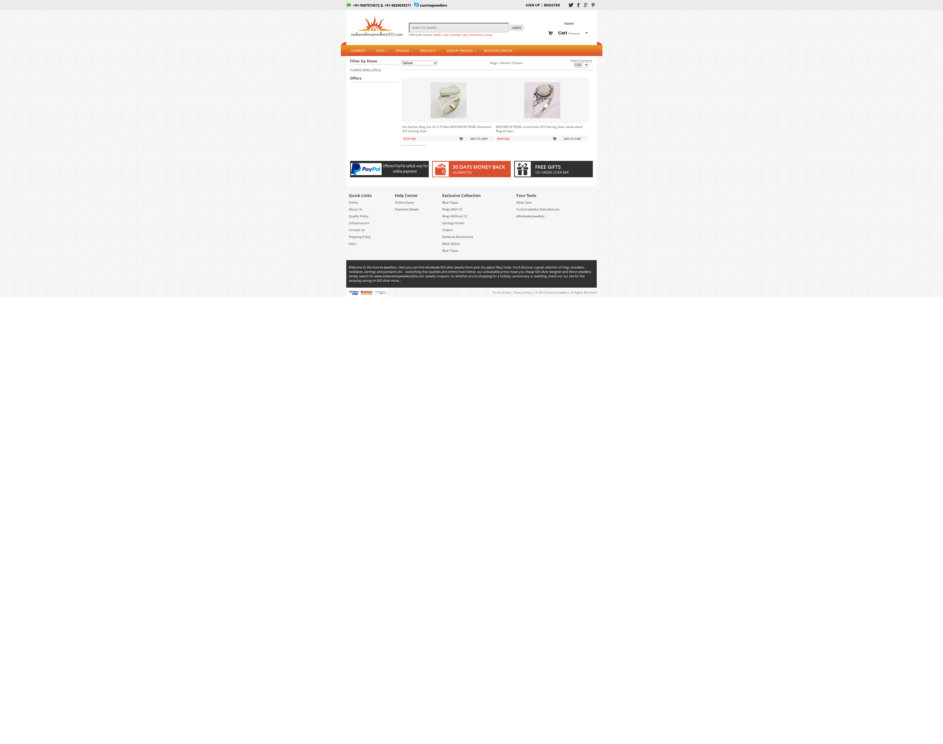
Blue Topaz (450, 202)
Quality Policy (359, 216)
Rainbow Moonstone (457, 237)
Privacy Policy (523, 292)
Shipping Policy (360, 237)
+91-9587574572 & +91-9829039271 (382, 5)
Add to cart (479, 138)
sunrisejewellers (433, 5)
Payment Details (407, 209)
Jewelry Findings (460, 51)
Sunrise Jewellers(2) (365, 70)
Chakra (447, 230)
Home (353, 202)
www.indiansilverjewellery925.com (399, 276)
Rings (380, 51)
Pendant (402, 51)
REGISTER (551, 5)
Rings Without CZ (454, 216)
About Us (355, 209)
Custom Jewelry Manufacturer (538, 209)
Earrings (358, 51)
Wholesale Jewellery (530, 216)
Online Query (404, 202)
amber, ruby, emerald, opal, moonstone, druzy (462, 35)
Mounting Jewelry (498, 51)
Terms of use (501, 292)
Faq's (352, 243)
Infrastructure (359, 223)
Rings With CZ (452, 209)
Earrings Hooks (453, 223)
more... (396, 280)
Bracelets (428, 51)
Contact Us (357, 230)
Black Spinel (450, 243)
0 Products (569, 33)
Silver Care (523, 202)
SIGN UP (533, 5)
